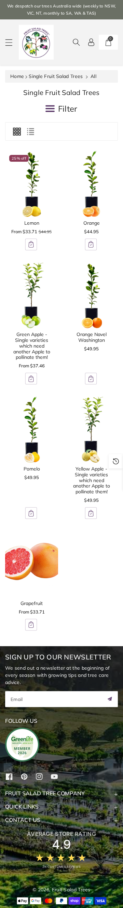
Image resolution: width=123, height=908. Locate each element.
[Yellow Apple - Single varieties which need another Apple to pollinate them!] (91, 430)
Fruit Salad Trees (71, 890)
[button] (12, 42)
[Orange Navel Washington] (91, 295)
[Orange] (91, 184)
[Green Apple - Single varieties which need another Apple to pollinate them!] (31, 295)
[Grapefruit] (31, 564)
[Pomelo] (31, 430)
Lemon (31, 223)
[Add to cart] (31, 244)
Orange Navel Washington (92, 337)
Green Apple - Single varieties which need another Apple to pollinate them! (31, 345)
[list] (30, 131)
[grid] (17, 131)
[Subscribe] (109, 699)
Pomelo (32, 469)
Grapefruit (31, 603)
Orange (91, 223)
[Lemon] (31, 184)
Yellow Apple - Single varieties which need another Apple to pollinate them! (91, 480)
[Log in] (91, 42)
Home (17, 76)
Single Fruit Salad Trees (56, 76)
